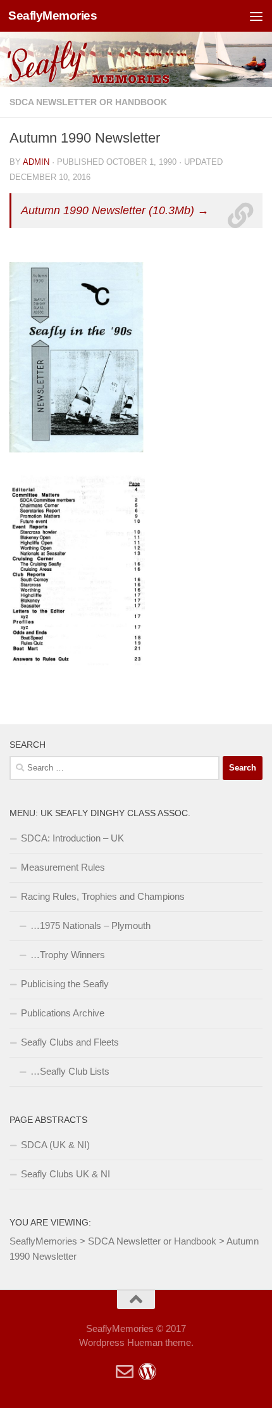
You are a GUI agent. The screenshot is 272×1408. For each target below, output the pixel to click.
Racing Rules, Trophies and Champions (103, 896)
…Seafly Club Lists (69, 1071)
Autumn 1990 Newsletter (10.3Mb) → (115, 210)
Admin (36, 162)
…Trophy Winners (67, 954)
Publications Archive (62, 1013)
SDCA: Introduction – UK (72, 838)
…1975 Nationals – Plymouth (90, 925)
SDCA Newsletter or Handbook (88, 102)
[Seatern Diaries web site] (147, 1372)
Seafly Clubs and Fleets (70, 1042)
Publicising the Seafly (65, 983)
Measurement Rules (63, 867)
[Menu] (256, 16)
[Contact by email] (124, 1372)
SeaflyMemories (52, 15)
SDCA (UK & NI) (55, 1144)
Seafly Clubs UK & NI (65, 1173)
